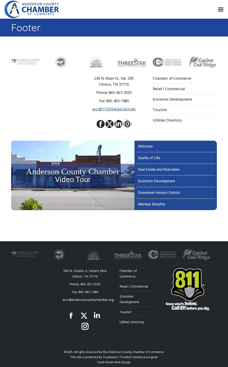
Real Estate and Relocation (159, 169)
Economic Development (172, 99)
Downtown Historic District (159, 193)
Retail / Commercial (169, 88)
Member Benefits (151, 204)
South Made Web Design (113, 362)
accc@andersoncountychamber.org (88, 300)
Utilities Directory (167, 120)
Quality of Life (149, 158)
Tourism (160, 109)
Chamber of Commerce (172, 78)
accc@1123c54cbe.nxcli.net (114, 109)
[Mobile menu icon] (221, 9)
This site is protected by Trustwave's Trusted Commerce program (114, 357)
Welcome (145, 146)
